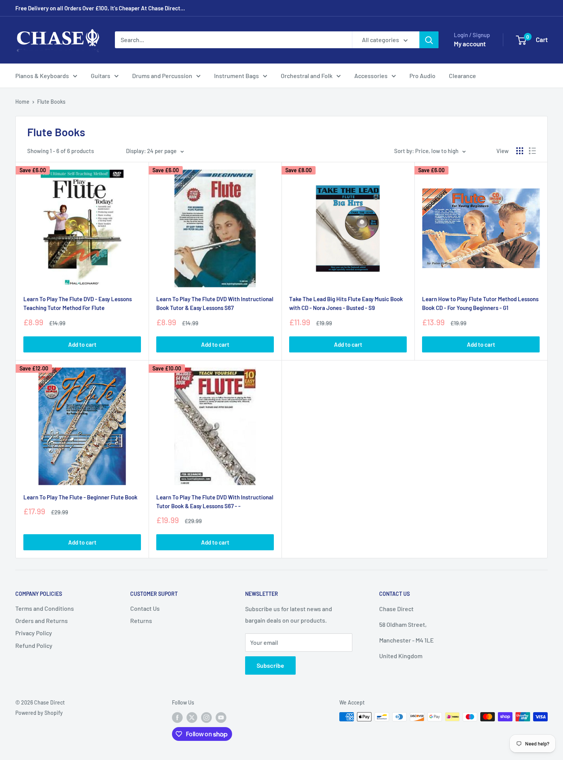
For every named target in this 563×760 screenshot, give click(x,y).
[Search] (429, 39)
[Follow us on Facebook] (177, 717)
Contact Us (145, 608)
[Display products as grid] (519, 150)
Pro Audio (422, 75)
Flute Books (51, 101)
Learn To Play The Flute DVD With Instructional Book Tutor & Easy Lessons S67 (214, 303)
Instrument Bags (236, 75)
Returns (141, 620)
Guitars (100, 75)
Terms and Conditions (44, 608)
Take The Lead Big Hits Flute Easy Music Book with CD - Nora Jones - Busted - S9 (346, 303)
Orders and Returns (41, 620)
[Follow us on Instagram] (206, 717)
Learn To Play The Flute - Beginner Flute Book (80, 497)
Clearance (462, 75)
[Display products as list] (532, 150)
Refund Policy (33, 645)
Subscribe (270, 665)
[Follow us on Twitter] (192, 717)
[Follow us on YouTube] (221, 717)
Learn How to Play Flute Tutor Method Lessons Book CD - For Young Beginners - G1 (480, 303)
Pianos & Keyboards (42, 75)
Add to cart (82, 344)
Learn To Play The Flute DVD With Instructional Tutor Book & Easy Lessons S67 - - (214, 501)
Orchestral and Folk (306, 75)
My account (470, 43)
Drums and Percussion (162, 75)
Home (22, 101)
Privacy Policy (33, 632)
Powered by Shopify (39, 712)
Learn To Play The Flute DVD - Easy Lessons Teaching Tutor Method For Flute (77, 303)
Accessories (371, 75)
